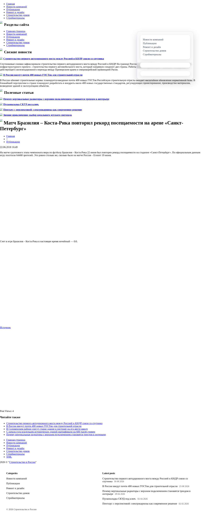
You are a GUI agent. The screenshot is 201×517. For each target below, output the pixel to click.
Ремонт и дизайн (15, 12)
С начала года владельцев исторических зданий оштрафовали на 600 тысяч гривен (50, 431)
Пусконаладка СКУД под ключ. (21, 104)
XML (9, 456)
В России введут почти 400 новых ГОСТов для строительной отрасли (42, 75)
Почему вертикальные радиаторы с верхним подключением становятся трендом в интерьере (56, 99)
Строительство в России (22, 462)
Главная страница (15, 31)
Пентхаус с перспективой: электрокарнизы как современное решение (42, 109)
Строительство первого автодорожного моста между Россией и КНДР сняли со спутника (53, 58)
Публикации (13, 9)
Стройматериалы (15, 18)
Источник (5, 327)
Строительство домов (18, 15)
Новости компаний (16, 6)
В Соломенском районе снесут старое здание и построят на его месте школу (47, 429)
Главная (10, 4)
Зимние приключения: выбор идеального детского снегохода (37, 115)
